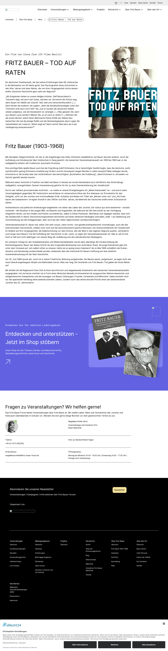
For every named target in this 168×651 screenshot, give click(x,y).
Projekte (101, 9)
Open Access (40, 566)
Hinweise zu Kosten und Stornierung (44, 571)
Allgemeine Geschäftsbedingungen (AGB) (18, 589)
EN (121, 2)
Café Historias (142, 553)
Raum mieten (143, 3)
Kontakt (153, 3)
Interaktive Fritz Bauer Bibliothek (94, 569)
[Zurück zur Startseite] (12, 9)
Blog (87, 555)
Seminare (38, 549)
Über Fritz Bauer (25, 19)
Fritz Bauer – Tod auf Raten (67, 19)
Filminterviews (91, 560)
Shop (126, 3)
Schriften (114, 557)
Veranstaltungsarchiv (18, 557)
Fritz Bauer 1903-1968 (119, 549)
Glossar (88, 575)
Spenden (133, 3)
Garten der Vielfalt (143, 557)
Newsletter (119, 490)
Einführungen (40, 553)
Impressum (14, 600)
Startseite (42, 9)
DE (116, 2)
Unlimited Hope (15, 561)
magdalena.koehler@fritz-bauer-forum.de (22, 455)
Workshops (39, 561)
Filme (40, 19)
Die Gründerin (142, 561)
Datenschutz (15, 596)
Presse (160, 3)
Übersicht (13, 544)
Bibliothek (89, 564)
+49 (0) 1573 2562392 (14, 443)
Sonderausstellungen (17, 549)
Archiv (88, 544)
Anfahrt (139, 566)
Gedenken (115, 553)
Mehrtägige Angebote (43, 557)
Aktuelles (13, 553)
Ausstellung (115, 561)
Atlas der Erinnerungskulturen (93, 550)
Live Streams (14, 566)
